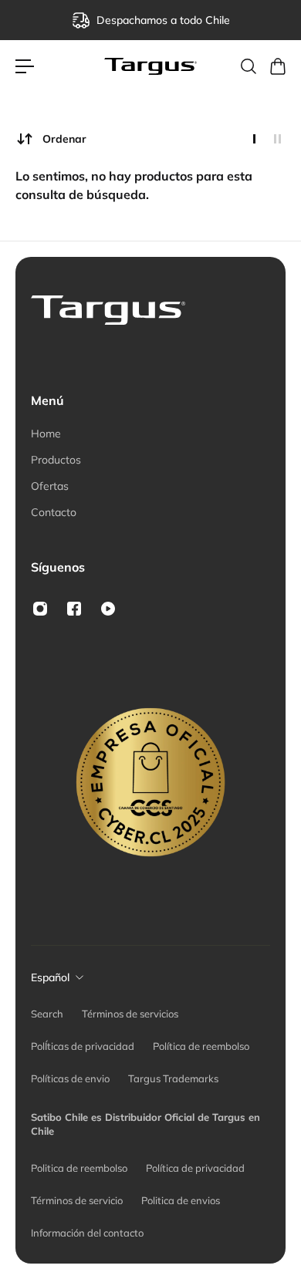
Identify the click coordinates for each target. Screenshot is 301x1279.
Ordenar (64, 139)
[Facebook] (74, 609)
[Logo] (150, 67)
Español (50, 977)
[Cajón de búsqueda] (247, 66)
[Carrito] (277, 66)
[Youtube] (108, 609)
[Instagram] (40, 609)
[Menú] (24, 66)
